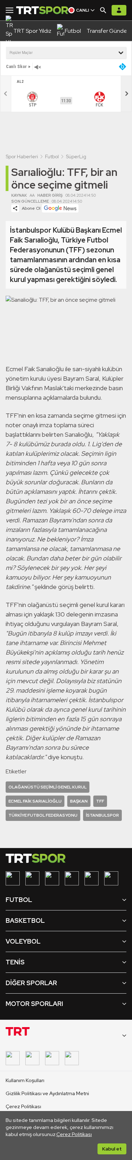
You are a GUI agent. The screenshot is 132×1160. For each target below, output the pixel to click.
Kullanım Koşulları (25, 1080)
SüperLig (76, 156)
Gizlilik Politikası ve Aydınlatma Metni (47, 1093)
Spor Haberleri (22, 156)
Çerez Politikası (74, 1134)
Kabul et (112, 1149)
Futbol (52, 156)
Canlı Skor (16, 66)
